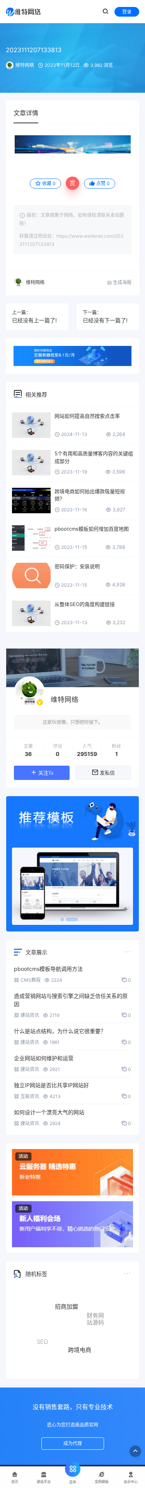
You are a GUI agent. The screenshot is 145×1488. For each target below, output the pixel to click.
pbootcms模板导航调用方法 (48, 968)
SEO (42, 1337)
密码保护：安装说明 (77, 566)
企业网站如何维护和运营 (43, 1058)
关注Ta (45, 773)
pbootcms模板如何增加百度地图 (92, 529)
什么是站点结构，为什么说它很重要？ (60, 1031)
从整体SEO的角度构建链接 (85, 604)
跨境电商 (79, 1341)
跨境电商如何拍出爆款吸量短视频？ (90, 495)
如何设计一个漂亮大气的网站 (49, 1112)
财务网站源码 (95, 1316)
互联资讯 (29, 1096)
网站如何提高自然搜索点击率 (87, 416)
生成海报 (121, 282)
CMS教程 (30, 980)
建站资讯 (29, 1015)
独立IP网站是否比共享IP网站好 (51, 1085)
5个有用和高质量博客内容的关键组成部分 (94, 457)
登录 (126, 12)
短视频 (86, 1360)
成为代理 (72, 1443)
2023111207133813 (33, 50)
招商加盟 (66, 1300)
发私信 (107, 773)
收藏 (49, 183)
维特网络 (24, 65)
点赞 (103, 183)
